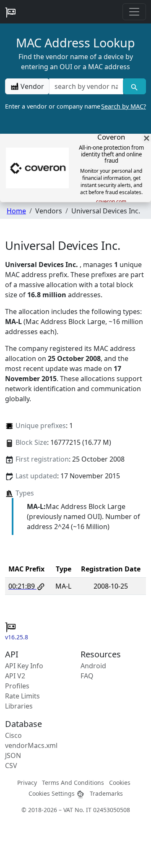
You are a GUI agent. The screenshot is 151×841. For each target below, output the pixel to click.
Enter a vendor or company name (75, 106)
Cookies (119, 782)
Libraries (19, 706)
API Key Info (24, 665)
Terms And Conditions (73, 782)
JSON (13, 755)
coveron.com (111, 201)
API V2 (15, 675)
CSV (11, 765)
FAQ (87, 675)
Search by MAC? (123, 106)
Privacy (27, 782)
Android (93, 665)
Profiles (17, 685)
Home (16, 210)
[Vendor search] (134, 86)
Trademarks (106, 793)
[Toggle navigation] (134, 11)
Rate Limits (22, 696)
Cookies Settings (52, 793)
